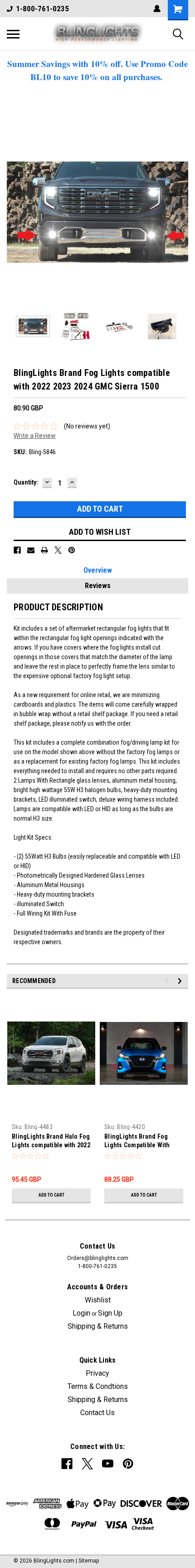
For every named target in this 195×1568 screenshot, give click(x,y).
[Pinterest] (71, 550)
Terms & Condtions (98, 1386)
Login (81, 1313)
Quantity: (26, 482)
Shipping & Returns (98, 1326)
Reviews (98, 585)
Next (181, 212)
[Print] (44, 550)
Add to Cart (51, 1195)
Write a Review (35, 435)
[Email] (30, 550)
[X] (58, 550)
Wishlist (98, 1300)
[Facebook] (17, 550)
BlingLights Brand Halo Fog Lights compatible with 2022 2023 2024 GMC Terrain (51, 1141)
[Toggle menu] (13, 34)
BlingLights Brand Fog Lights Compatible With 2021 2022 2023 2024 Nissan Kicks (143, 1141)
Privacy (97, 1373)
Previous (13, 212)
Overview (97, 570)
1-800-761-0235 (42, 8)
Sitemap (88, 1561)
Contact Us (97, 1412)
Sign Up (110, 1313)
